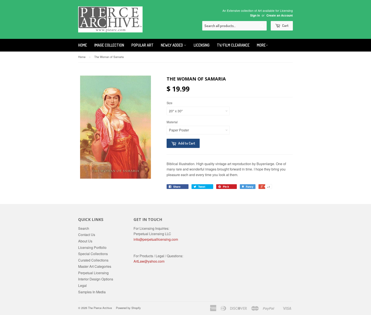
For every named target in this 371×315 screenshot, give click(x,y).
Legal (82, 285)
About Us (85, 241)
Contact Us (86, 234)
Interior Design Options (95, 279)
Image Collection (109, 45)
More (261, 45)
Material (172, 122)
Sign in (255, 15)
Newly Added (172, 45)
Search (83, 228)
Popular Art (142, 45)
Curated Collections (93, 260)
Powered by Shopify (128, 308)
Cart (285, 25)
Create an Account (279, 15)
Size (169, 103)
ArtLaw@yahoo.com (149, 261)
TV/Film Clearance (233, 45)
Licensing (202, 45)
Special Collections (93, 253)
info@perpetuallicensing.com (156, 239)
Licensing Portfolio (92, 247)
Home (82, 45)
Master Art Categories (94, 266)
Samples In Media (92, 291)
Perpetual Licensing (93, 272)
